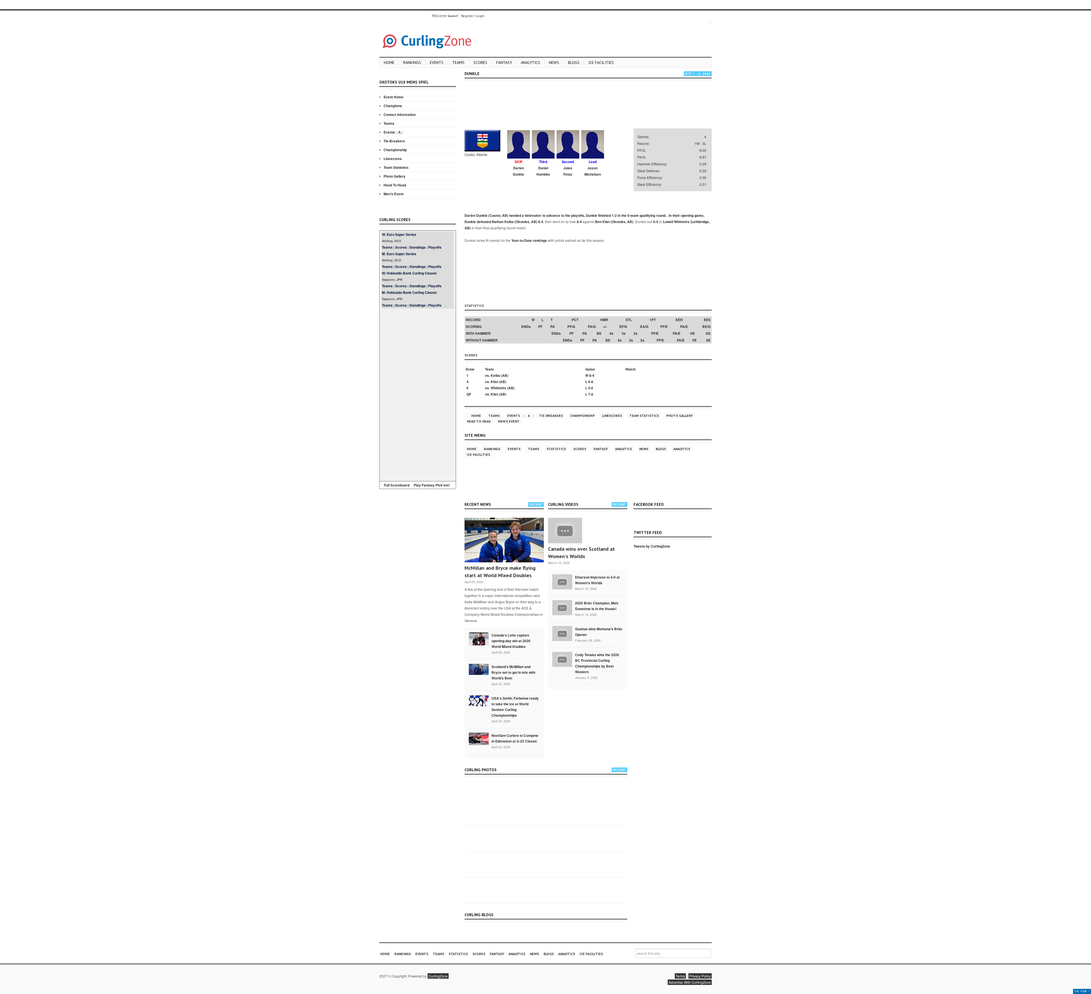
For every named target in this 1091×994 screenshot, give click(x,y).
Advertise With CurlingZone (690, 982)
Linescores (393, 158)
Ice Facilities (601, 62)
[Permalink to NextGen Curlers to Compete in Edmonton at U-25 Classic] (479, 738)
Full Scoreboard (396, 485)
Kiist (494, 381)
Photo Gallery (394, 176)
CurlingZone (438, 976)
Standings (417, 247)
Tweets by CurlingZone (652, 546)
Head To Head (395, 185)
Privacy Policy (700, 976)
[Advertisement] (418, 394)
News (554, 62)
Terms (680, 976)
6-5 (655, 221)
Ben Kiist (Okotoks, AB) (614, 221)
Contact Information (400, 114)
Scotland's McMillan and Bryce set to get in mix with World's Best (513, 672)
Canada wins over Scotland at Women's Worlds (581, 553)
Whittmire (498, 387)
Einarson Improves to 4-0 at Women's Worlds (597, 580)
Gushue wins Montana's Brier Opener (598, 631)
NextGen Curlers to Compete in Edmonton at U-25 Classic (515, 738)
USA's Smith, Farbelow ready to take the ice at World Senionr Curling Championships (515, 707)
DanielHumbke (543, 171)
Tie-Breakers (394, 141)
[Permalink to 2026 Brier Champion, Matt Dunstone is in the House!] (562, 607)
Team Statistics (396, 167)
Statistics (556, 449)
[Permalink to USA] (479, 700)
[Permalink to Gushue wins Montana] (562, 633)
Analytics (530, 62)
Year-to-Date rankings (529, 240)
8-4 (540, 221)
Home (389, 62)
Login (480, 16)
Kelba (495, 375)
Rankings (412, 62)
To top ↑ (1082, 991)
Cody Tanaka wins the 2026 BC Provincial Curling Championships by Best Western (597, 663)
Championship (395, 149)
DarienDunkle (518, 171)
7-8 (590, 394)
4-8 (590, 381)
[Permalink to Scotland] (479, 669)
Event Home (393, 96)
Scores (480, 62)
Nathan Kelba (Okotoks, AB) (514, 221)
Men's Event (393, 193)
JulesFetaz (567, 171)
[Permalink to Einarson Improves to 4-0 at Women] (562, 581)
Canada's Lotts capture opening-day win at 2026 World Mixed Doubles (511, 641)
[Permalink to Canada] (479, 638)
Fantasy (504, 62)
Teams (458, 62)
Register (467, 16)
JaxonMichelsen (592, 171)
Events (437, 62)
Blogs (574, 62)
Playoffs (435, 247)
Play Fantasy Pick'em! (432, 485)
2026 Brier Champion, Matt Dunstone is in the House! (596, 605)
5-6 (590, 387)
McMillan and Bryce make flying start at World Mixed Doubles (500, 572)
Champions (393, 105)
